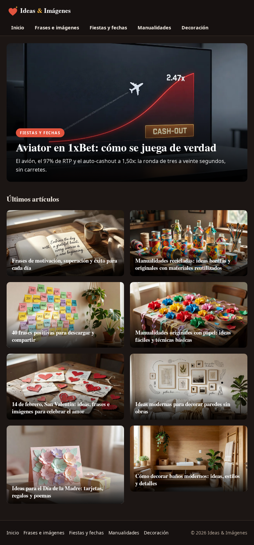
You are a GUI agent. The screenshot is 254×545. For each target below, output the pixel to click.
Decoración (195, 27)
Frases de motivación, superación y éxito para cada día (64, 264)
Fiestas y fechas (108, 27)
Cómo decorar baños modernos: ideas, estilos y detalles (187, 479)
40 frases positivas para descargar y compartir (53, 336)
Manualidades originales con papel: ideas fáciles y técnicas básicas (183, 336)
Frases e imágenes (57, 27)
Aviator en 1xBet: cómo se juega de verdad (116, 147)
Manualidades (154, 27)
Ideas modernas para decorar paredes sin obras (182, 407)
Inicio (17, 27)
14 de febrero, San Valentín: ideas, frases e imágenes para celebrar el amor (60, 407)
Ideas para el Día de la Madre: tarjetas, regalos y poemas (57, 491)
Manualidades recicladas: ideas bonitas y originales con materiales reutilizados (183, 264)
